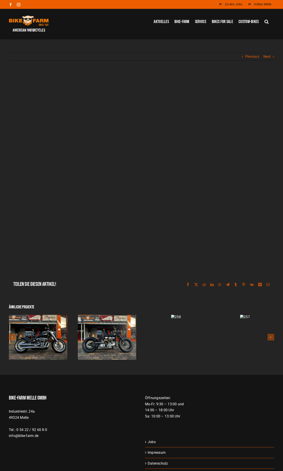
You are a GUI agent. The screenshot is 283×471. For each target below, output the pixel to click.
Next (267, 56)
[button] (266, 21)
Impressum (157, 452)
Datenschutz (158, 463)
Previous (252, 56)
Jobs (152, 442)
